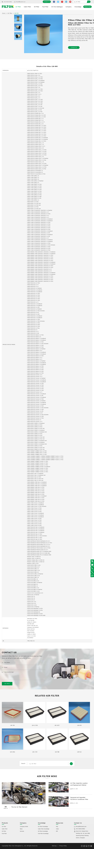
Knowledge (78, 6)
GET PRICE (7, 683)
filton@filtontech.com (20, 1)
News (21, 828)
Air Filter (18, 6)
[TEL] (92, 568)
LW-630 (79, 725)
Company (68, 6)
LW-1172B (35, 725)
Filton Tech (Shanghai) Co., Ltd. (18, 845)
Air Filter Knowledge (43, 826)
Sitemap (54, 845)
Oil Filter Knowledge (43, 831)
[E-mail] (92, 564)
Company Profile (24, 826)
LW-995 (16, 13)
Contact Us (47, 1)
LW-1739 (34, 752)
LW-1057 (57, 725)
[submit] (89, 2)
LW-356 (12, 725)
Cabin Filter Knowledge (43, 828)
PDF (57, 831)
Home (3, 13)
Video (57, 828)
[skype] (92, 561)
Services (22, 831)
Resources (87, 6)
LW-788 (57, 752)
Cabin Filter (27, 6)
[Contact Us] (92, 575)
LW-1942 (12, 752)
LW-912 (79, 752)
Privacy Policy (63, 845)
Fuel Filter (45, 6)
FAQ (57, 826)
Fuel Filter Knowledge (43, 833)
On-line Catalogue (57, 6)
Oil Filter (36, 6)
